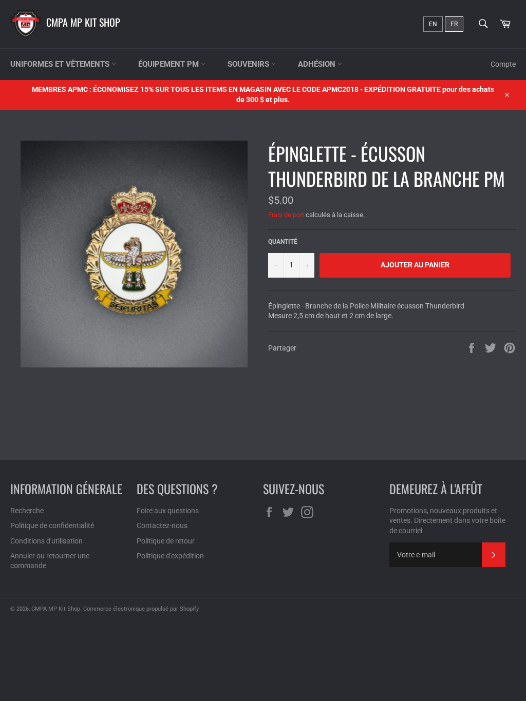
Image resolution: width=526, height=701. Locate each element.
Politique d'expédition (170, 556)
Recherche (27, 511)
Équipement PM (169, 64)
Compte (503, 64)
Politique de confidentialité (52, 525)
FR (454, 24)
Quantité (282, 241)
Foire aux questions (168, 511)
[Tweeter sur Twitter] (491, 347)
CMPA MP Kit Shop (83, 22)
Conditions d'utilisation (46, 541)
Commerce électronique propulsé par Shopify (141, 609)
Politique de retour (166, 541)
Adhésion (317, 64)
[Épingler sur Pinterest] (509, 347)
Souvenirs (249, 64)
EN (433, 24)
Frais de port (286, 215)
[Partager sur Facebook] (472, 347)
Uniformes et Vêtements (60, 64)
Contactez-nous (162, 525)
